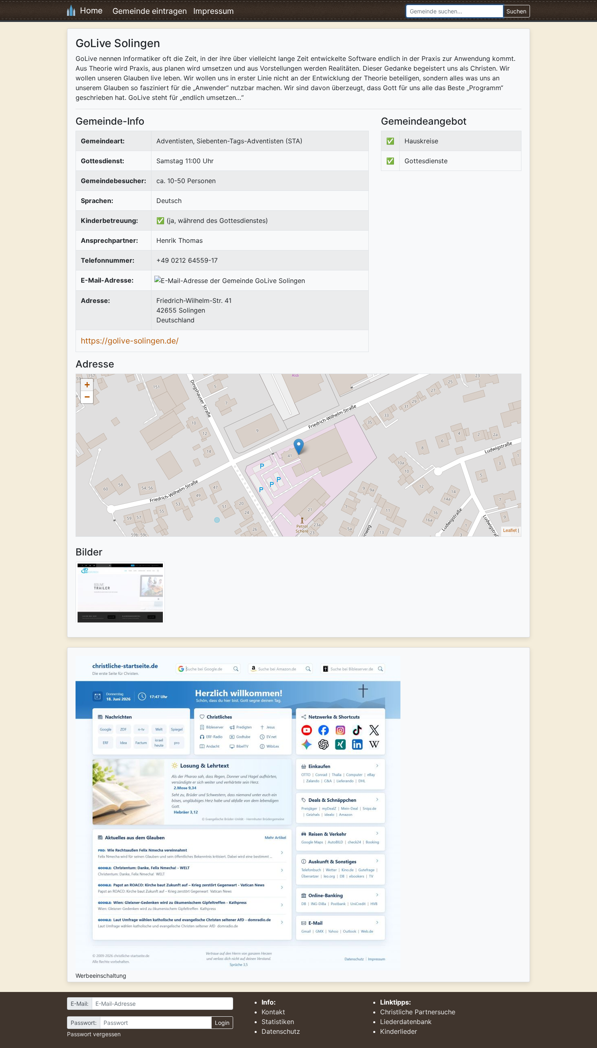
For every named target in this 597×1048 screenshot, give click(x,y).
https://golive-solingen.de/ (130, 341)
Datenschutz (281, 1031)
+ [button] (87, 385)
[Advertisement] (449, 244)
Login (222, 1022)
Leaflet (510, 530)
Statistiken (278, 1022)
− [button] (87, 397)
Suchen (516, 11)
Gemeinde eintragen (149, 11)
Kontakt (273, 1012)
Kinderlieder (398, 1031)
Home (89, 10)
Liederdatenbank (406, 1022)
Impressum (213, 11)
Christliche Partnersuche (417, 1012)
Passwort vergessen (94, 1034)
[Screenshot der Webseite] (120, 595)
